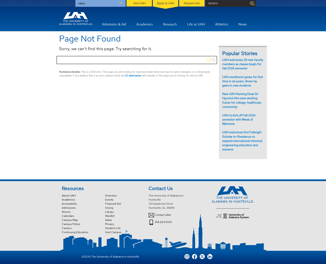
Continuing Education (75, 232)
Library (109, 212)
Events (109, 199)
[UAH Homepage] (76, 18)
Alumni (66, 212)
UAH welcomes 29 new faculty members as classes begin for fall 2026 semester (242, 64)
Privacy (109, 224)
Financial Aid (113, 204)
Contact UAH (163, 215)
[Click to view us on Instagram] (186, 256)
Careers (66, 228)
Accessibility (69, 204)
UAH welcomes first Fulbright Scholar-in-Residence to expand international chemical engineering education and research (242, 140)
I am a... (82, 3)
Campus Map (70, 220)
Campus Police (71, 224)
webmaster (135, 75)
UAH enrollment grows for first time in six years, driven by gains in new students (242, 81)
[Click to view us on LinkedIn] (209, 256)
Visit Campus (113, 232)
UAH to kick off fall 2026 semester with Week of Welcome (239, 119)
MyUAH (110, 216)
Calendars (68, 216)
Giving (109, 208)
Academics (68, 199)
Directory (111, 195)
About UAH (69, 195)
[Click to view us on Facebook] (194, 256)
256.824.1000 (163, 222)
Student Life (113, 228)
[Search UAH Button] (251, 3)
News (108, 220)
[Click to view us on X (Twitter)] (202, 256)
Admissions (69, 208)
